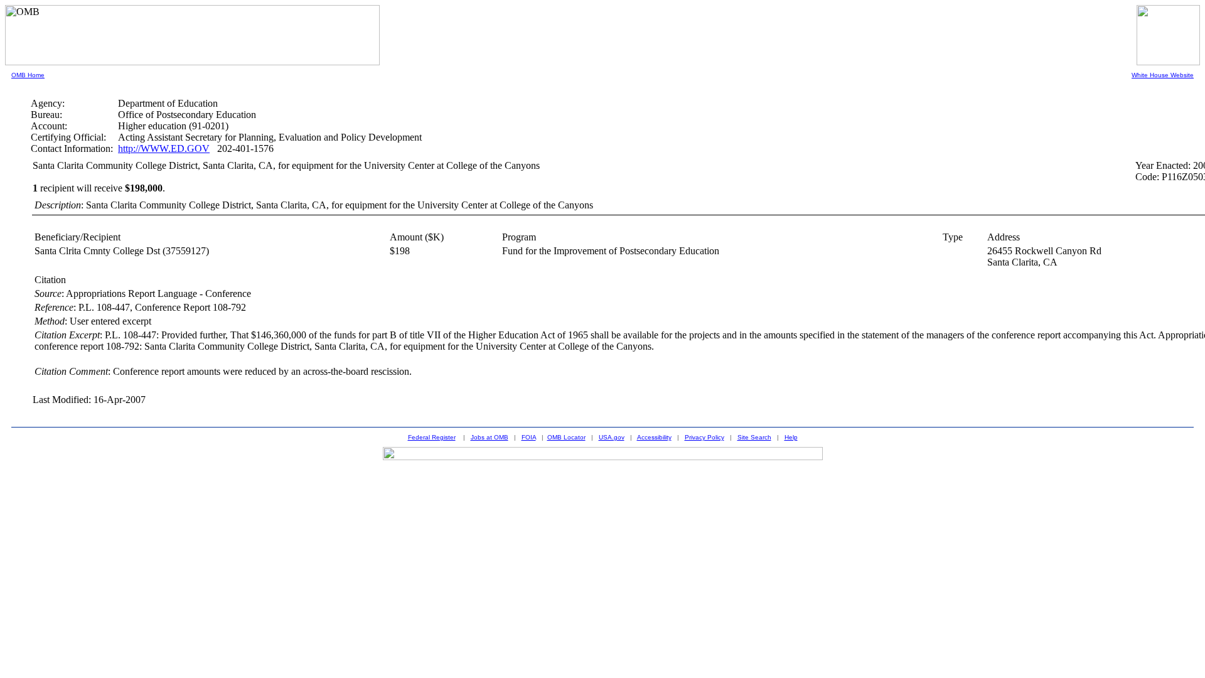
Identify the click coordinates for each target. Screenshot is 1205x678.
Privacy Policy (704, 437)
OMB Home (28, 75)
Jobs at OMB (489, 437)
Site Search (754, 437)
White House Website (1163, 75)
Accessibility (654, 437)
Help (791, 437)
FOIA (529, 437)
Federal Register (432, 437)
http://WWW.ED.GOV (164, 148)
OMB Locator (566, 437)
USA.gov (611, 437)
